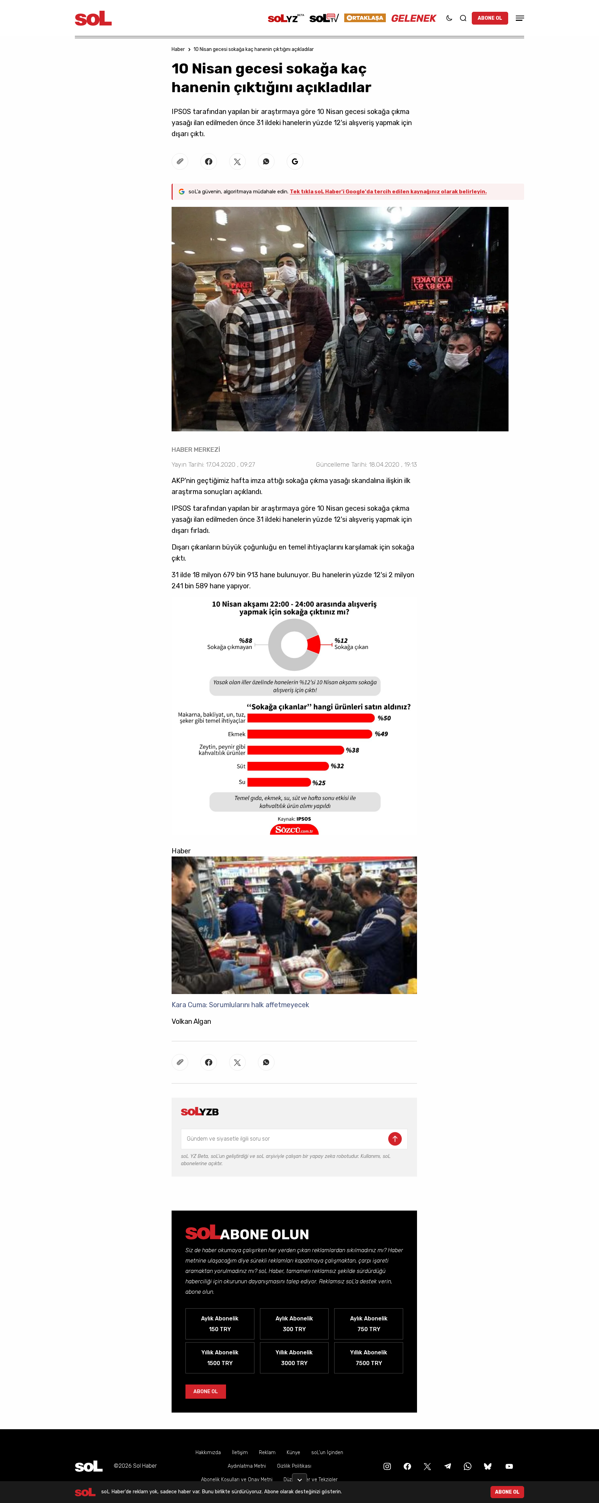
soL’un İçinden (327, 1453)
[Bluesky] (488, 1465)
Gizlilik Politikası (294, 1466)
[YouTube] (508, 1465)
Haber (178, 49)
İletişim (240, 1453)
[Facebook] (406, 1465)
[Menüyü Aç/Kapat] (519, 18)
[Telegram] (446, 1465)
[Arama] (463, 18)
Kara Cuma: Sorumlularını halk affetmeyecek (240, 1005)
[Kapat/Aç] (299, 1477)
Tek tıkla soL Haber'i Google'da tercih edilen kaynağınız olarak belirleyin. (388, 191)
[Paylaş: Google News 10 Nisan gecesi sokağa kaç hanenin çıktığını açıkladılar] (295, 161)
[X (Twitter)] (426, 1465)
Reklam (267, 1453)
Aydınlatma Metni (247, 1466)
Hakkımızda (208, 1453)
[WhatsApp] (466, 1465)
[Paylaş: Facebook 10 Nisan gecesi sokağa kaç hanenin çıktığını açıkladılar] (208, 161)
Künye (293, 1453)
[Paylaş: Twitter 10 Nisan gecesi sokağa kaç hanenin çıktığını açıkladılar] (237, 161)
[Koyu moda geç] (449, 18)
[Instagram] (386, 1465)
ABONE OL (490, 18)
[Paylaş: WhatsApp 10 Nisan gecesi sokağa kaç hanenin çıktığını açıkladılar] (266, 161)
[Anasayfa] (89, 1466)
